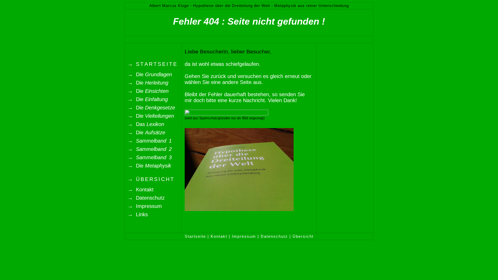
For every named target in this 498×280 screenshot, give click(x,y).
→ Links (138, 214)
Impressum (244, 236)
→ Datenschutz (146, 198)
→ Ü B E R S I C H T (151, 179)
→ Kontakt (141, 189)
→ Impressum (145, 206)
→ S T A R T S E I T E (152, 64)
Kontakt (219, 236)
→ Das (146, 124)
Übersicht (303, 236)
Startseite (195, 236)
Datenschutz (274, 236)
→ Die (150, 74)
